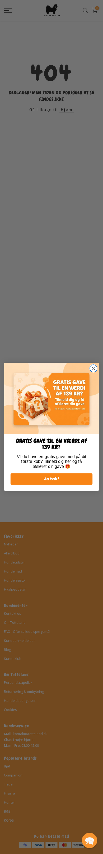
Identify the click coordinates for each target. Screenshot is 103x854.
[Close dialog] (93, 368)
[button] (89, 840)
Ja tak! (51, 479)
